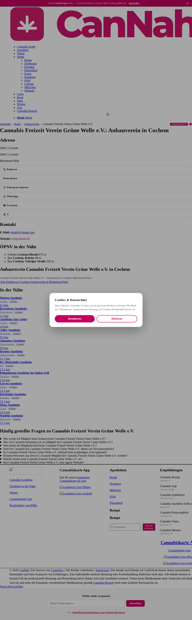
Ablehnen (116, 319)
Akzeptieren (75, 319)
